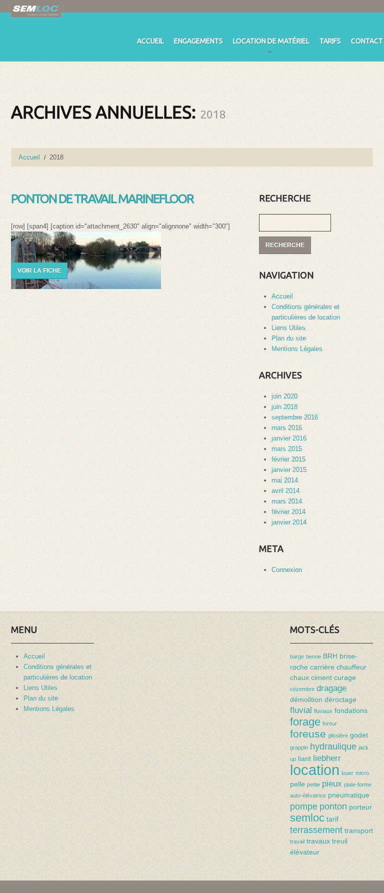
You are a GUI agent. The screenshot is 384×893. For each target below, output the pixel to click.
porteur (360, 807)
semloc (307, 818)
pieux (332, 783)
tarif (332, 819)
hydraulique (333, 746)
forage (305, 722)
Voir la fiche (39, 270)
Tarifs (330, 41)
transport (358, 830)
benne (313, 657)
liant (304, 758)
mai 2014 (285, 480)
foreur (329, 723)
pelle (297, 784)
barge (297, 657)
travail (297, 841)
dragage (331, 688)
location (315, 770)
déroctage (340, 700)
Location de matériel (271, 42)
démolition (306, 700)
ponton (333, 806)
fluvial (301, 710)
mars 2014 (287, 501)
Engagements (198, 41)
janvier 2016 (289, 438)
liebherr (327, 758)
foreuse (308, 734)
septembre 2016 (295, 417)
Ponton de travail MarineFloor (102, 199)
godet (359, 735)
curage (345, 678)
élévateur (305, 852)
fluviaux (323, 711)
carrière (322, 667)
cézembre (302, 689)
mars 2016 (287, 428)
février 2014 (289, 512)
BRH (330, 656)
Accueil (150, 41)
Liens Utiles (289, 328)
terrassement (316, 829)
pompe (304, 806)
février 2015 (289, 459)
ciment (321, 678)
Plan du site (289, 338)
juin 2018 (285, 406)
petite (313, 785)
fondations (351, 710)
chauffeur (351, 667)
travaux (318, 841)
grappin (299, 747)
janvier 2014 (289, 522)
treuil (340, 841)
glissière (338, 735)
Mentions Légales (297, 348)
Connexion (287, 570)
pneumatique (349, 795)
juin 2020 (285, 396)
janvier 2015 (289, 470)
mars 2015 (287, 448)
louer (348, 773)
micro (362, 773)
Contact (367, 41)
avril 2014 (286, 490)
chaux (299, 678)
